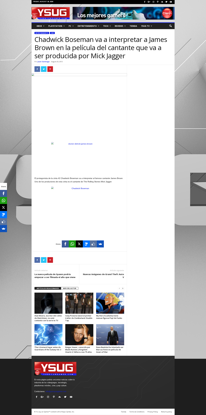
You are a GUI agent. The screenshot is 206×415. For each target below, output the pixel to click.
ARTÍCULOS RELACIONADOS (48, 288)
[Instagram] (153, 2)
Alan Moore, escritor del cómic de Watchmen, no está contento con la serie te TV (48, 318)
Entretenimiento (41, 33)
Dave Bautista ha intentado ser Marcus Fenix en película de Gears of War (109, 349)
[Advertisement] (79, 135)
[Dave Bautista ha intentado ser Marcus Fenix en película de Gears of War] (110, 334)
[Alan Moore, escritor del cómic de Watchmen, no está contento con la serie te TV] (48, 303)
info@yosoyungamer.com (56, 391)
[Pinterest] (157, 2)
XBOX (39, 26)
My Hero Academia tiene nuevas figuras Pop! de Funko (109, 316)
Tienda (133, 26)
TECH (105, 26)
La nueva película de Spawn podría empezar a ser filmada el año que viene (54, 276)
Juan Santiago (43, 61)
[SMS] (86, 243)
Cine (52, 33)
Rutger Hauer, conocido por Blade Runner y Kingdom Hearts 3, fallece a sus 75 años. (78, 349)
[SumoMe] (100, 243)
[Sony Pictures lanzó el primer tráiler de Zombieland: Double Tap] (79, 303)
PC (70, 26)
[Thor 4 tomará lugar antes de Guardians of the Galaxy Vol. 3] (48, 334)
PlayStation (55, 26)
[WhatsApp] (72, 243)
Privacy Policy (153, 412)
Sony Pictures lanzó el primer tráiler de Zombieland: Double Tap (78, 318)
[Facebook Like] (93, 243)
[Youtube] (171, 2)
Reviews (119, 26)
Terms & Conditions (136, 412)
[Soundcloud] (162, 2)
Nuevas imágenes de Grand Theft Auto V (103, 276)
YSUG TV (145, 26)
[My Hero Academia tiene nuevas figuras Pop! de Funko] (110, 303)
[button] (170, 26)
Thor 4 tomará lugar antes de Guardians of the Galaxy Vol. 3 (47, 348)
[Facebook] (144, 2)
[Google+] (149, 2)
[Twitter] (166, 2)
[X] (79, 243)
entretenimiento (87, 26)
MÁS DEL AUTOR (69, 288)
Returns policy (166, 412)
